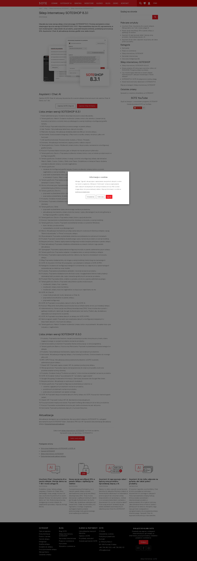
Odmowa (100, 197)
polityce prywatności (82, 192)
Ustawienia (90, 197)
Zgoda (109, 197)
